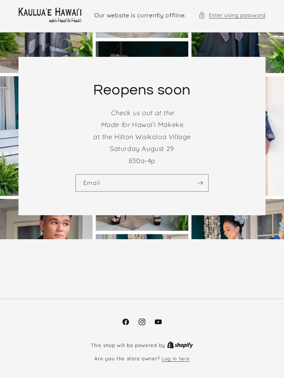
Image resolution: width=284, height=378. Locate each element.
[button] (232, 15)
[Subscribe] (200, 183)
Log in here (176, 358)
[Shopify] (180, 345)
